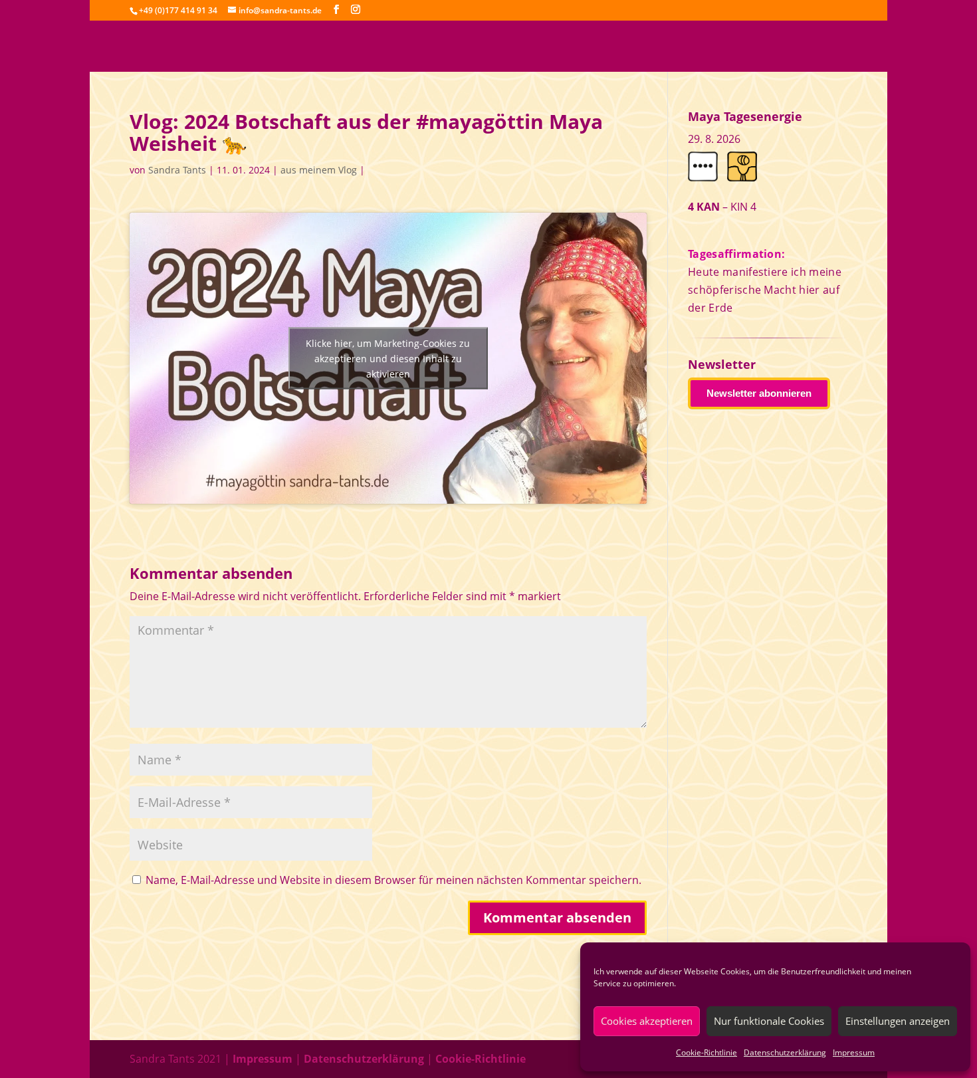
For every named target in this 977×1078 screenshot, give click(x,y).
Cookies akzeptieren (647, 1020)
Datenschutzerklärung (785, 1052)
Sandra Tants (177, 169)
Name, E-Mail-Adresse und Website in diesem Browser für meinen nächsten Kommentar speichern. (393, 880)
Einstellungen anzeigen (897, 1020)
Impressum (854, 1052)
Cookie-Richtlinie (706, 1052)
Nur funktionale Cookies (769, 1020)
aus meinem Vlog (318, 169)
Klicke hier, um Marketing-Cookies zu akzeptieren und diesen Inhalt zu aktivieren (388, 358)
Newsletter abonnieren (759, 393)
